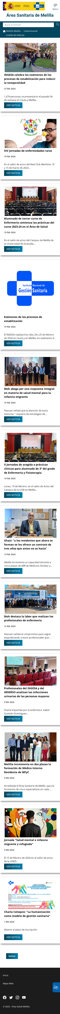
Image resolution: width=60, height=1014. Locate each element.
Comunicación (31, 31)
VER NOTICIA (13, 105)
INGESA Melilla (13, 31)
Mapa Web (8, 983)
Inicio (5, 975)
